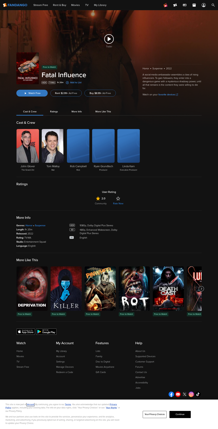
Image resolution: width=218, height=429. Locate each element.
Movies (20, 356)
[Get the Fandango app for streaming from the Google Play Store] (46, 331)
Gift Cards (101, 372)
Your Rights (111, 407)
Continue (180, 414)
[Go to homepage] (15, 5)
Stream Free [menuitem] (40, 5)
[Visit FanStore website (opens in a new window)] (194, 5)
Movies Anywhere (105, 367)
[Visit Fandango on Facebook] (171, 394)
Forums (139, 367)
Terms (68, 404)
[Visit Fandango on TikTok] (198, 394)
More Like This (103, 111)
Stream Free (23, 367)
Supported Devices (145, 356)
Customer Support (144, 361)
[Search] (213, 5)
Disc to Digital (103, 361)
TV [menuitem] (87, 5)
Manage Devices (65, 367)
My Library (61, 351)
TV (18, 361)
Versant (30, 404)
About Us (140, 351)
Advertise (140, 377)
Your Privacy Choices (155, 414)
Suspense (40, 225)
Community (101, 203)
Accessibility (141, 382)
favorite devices (166, 94)
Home (20, 351)
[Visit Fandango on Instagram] (191, 394)
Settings (60, 361)
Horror (29, 225)
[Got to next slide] (201, 288)
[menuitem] (184, 5)
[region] (109, 414)
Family (99, 356)
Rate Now (118, 203)
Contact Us (141, 372)
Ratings (54, 111)
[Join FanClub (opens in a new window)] (165, 5)
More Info (77, 111)
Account (60, 356)
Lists (98, 351)
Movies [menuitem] (75, 5)
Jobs (137, 387)
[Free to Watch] (32, 288)
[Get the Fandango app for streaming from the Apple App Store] (25, 331)
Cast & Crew (29, 111)
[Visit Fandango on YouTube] (178, 394)
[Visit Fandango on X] (185, 394)
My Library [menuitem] (100, 5)
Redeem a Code (64, 372)
